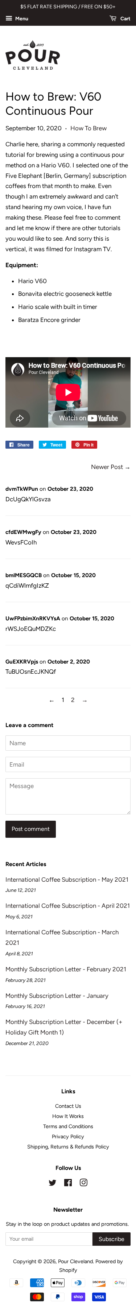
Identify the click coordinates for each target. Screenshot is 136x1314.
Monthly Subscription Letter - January (56, 995)
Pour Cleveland (75, 1261)
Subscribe (111, 1239)
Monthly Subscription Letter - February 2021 (65, 969)
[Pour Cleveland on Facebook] (68, 1184)
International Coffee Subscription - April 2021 (67, 905)
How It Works (68, 1116)
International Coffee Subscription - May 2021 (66, 879)
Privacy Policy (68, 1136)
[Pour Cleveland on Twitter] (53, 1184)
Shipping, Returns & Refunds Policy (68, 1146)
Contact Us (68, 1106)
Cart (125, 19)
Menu (21, 19)
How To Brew (88, 128)
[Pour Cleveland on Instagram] (83, 1184)
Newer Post (107, 466)
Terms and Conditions (68, 1126)
